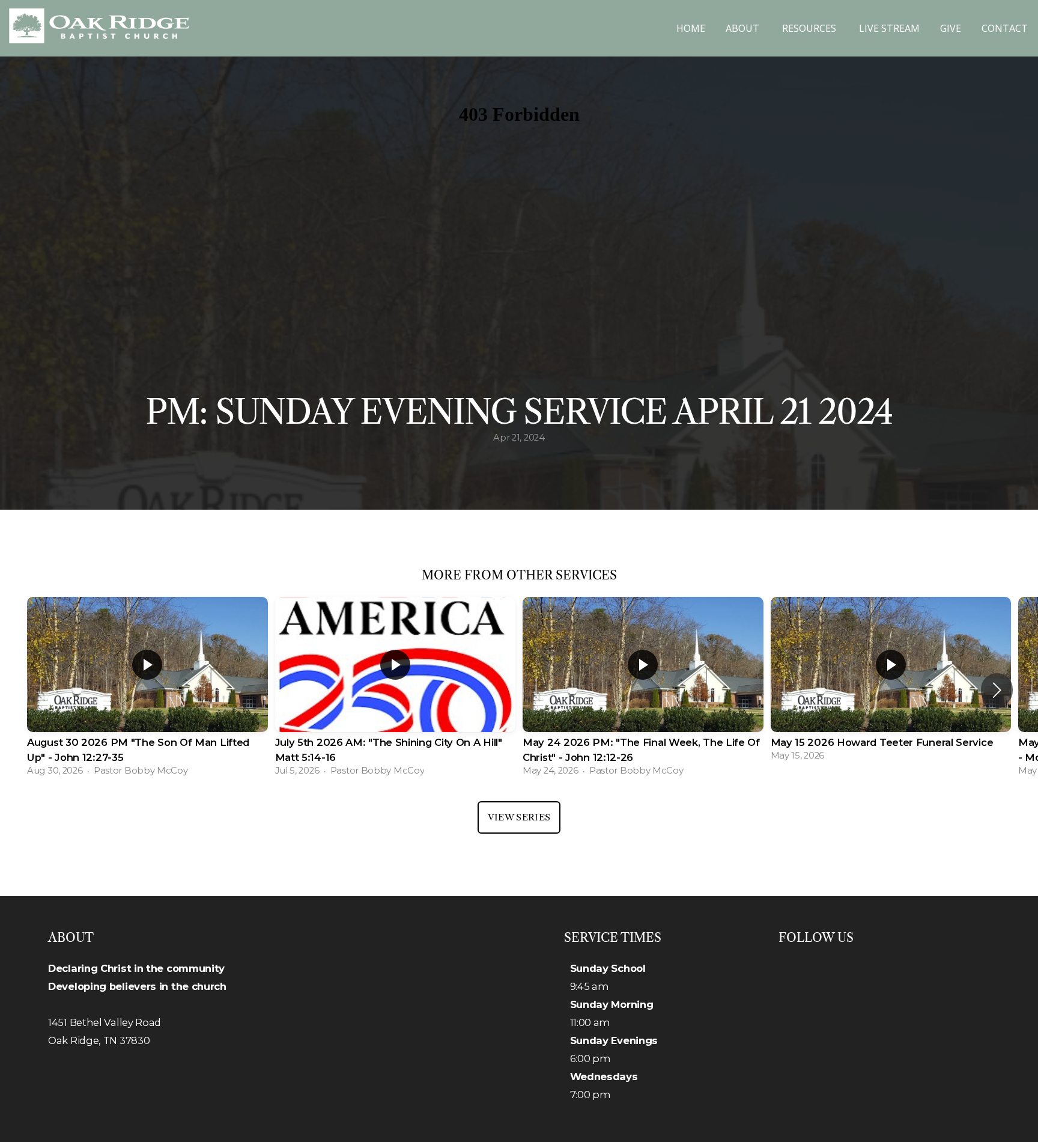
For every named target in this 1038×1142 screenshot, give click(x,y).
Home (690, 28)
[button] (997, 690)
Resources (810, 28)
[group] (147, 690)
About (744, 28)
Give (950, 28)
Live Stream (889, 28)
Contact (1005, 28)
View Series (519, 817)
